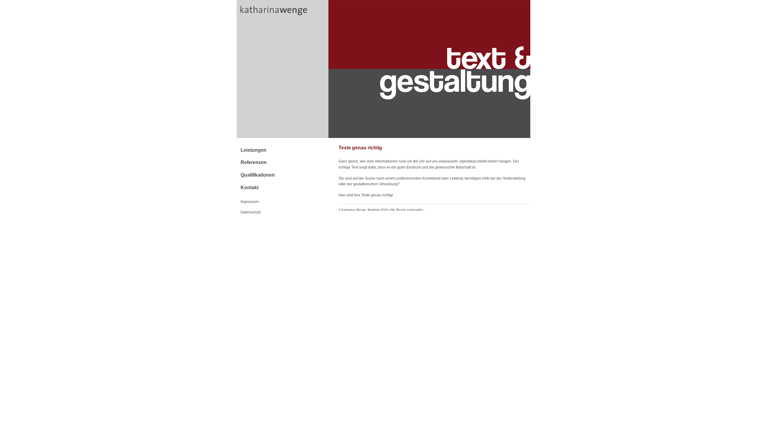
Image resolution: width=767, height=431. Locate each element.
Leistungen (253, 150)
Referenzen (254, 162)
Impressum (250, 202)
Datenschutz (251, 212)
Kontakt (250, 187)
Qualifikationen (258, 174)
